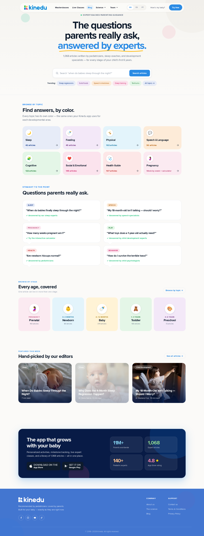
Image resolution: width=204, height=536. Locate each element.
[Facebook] (21, 517)
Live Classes (78, 7)
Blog (90, 7)
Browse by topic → (174, 290)
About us (150, 504)
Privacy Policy (174, 513)
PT (143, 7)
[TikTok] (41, 517)
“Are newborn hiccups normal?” (43, 255)
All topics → (149, 83)
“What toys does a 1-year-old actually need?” (131, 233)
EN (130, 7)
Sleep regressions (66, 83)
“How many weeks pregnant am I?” (45, 233)
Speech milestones (101, 83)
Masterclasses (62, 7)
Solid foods (83, 83)
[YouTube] (34, 517)
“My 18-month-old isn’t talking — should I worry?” (134, 210)
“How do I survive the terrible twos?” (127, 255)
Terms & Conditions (177, 509)
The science (151, 509)
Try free (175, 7)
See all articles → (175, 355)
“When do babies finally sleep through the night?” (54, 210)
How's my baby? (157, 7)
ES (137, 7)
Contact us (173, 504)
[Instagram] (28, 517)
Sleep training (120, 83)
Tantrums (135, 83)
